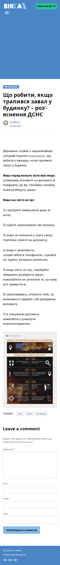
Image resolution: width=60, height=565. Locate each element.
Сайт (5, 513)
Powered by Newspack (14, 554)
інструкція (41, 413)
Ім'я (5, 483)
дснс (20, 413)
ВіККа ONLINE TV (47, 6)
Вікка (16, 122)
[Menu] (7, 12)
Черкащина (11, 86)
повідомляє (36, 156)
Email (6, 498)
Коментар (9, 449)
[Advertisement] (30, 49)
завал (29, 413)
